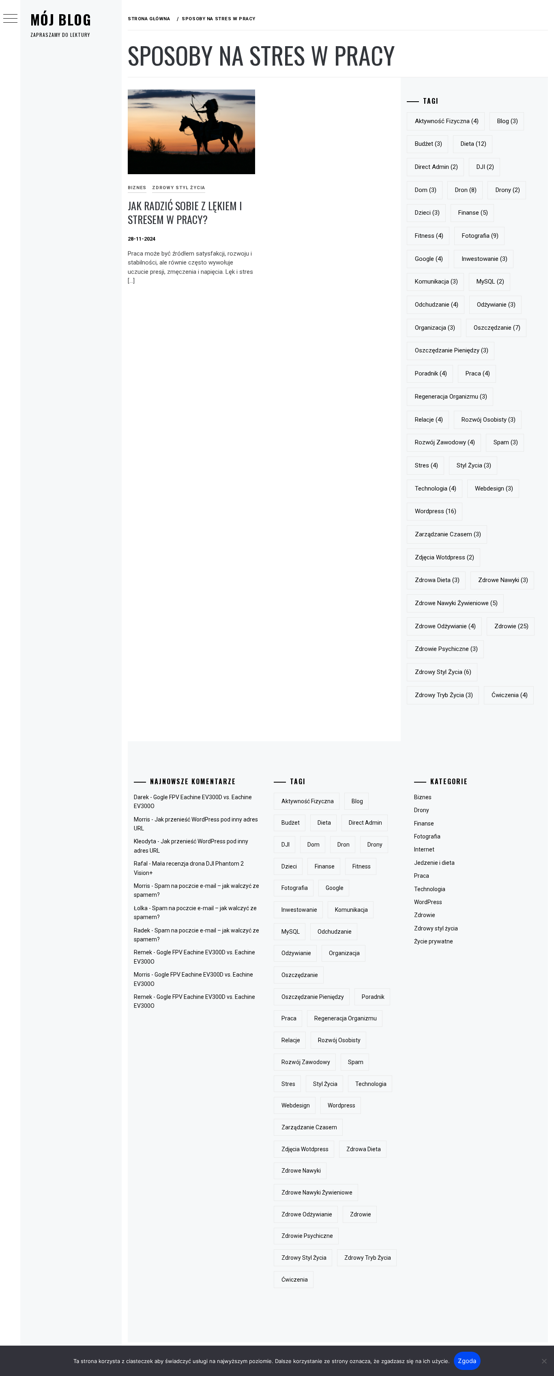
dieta (473, 143)
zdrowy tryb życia (444, 695)
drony (508, 190)
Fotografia (427, 836)
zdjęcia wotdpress (444, 557)
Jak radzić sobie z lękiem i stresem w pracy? (185, 213)
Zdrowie (424, 915)
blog (507, 121)
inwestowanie (484, 258)
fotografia (480, 235)
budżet (428, 143)
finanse (473, 212)
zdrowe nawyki (503, 580)
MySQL (490, 281)
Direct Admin (436, 167)
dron (466, 190)
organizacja (435, 327)
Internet (424, 849)
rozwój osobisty (488, 419)
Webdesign (494, 488)
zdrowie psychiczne (446, 649)
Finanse (424, 823)
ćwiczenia (510, 695)
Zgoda (467, 1361)
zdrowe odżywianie (445, 626)
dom (425, 190)
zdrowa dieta (437, 580)
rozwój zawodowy (445, 442)
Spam (506, 442)
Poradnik (431, 373)
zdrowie (511, 626)
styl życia (474, 465)
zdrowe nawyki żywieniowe (456, 603)
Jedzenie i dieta (434, 863)
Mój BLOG (60, 19)
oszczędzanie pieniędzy (451, 350)
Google (429, 258)
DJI (485, 167)
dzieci (427, 212)
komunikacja (436, 281)
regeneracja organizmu (451, 396)
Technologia (429, 889)
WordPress (428, 902)
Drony (421, 810)
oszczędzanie (497, 327)
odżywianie (496, 304)
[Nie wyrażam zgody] (544, 1361)
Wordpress (435, 511)
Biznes (137, 187)
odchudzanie (436, 304)
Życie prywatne (433, 941)
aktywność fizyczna (447, 121)
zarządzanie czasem (448, 534)
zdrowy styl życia (443, 672)
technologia (435, 488)
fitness (429, 235)
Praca (421, 876)
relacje (429, 419)
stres (426, 465)
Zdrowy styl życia (178, 187)
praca (478, 373)
